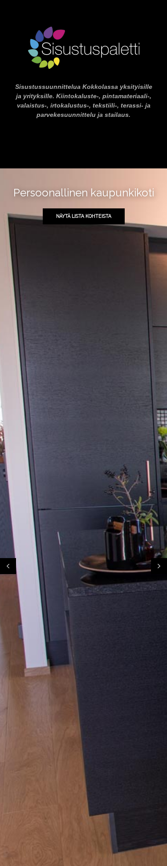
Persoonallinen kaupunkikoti (83, 192)
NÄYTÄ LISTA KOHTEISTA (83, 216)
